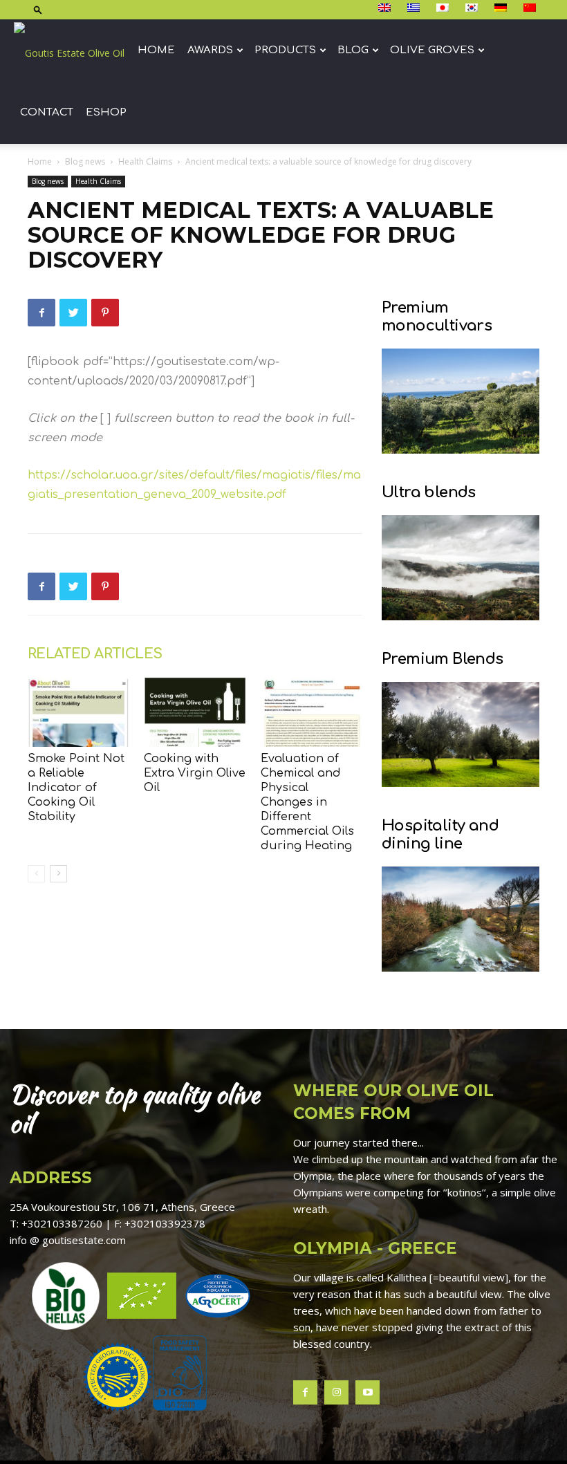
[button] (38, 9)
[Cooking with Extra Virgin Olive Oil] (194, 712)
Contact (46, 112)
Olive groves (432, 50)
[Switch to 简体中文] (531, 8)
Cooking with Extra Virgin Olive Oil (194, 773)
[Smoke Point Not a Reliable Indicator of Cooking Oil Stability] (78, 712)
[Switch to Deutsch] (502, 8)
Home (156, 50)
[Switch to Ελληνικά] (415, 8)
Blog (353, 50)
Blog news (85, 161)
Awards (210, 50)
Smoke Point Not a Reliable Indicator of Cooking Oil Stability (76, 787)
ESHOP (106, 112)
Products (285, 50)
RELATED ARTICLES (95, 654)
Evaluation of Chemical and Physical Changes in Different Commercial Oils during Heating (307, 802)
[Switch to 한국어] (473, 8)
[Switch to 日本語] (444, 8)
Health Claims (145, 161)
